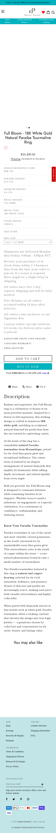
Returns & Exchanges (15, 761)
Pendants (10, 740)
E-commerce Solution (20, 827)
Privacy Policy (12, 766)
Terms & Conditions (15, 751)
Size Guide (10, 231)
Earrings (9, 731)
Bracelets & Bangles (15, 735)
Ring (8, 726)
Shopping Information (40, 731)
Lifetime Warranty (39, 726)
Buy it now (28, 367)
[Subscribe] (42, 784)
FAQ (33, 735)
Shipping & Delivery (15, 756)
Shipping (16, 158)
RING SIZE (10, 238)
